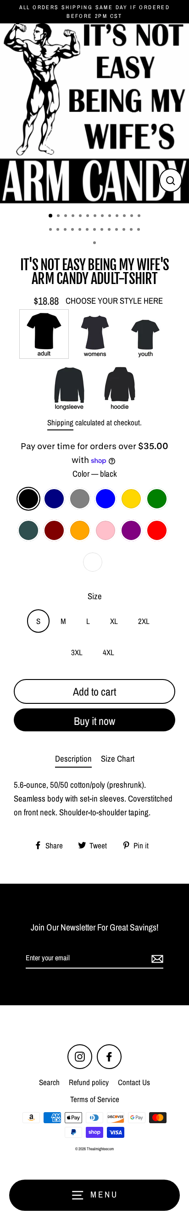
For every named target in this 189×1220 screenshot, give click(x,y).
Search (49, 1082)
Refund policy (89, 1082)
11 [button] (125, 216)
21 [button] (102, 230)
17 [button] (73, 230)
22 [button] (110, 230)
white (93, 562)
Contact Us (134, 1082)
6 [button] (88, 216)
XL (114, 621)
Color (94, 473)
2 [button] (59, 216)
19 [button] (88, 230)
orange (80, 530)
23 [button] (117, 230)
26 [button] (139, 230)
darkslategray (28, 530)
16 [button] (66, 230)
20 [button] (95, 230)
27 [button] (95, 243)
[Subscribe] (156, 958)
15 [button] (58, 230)
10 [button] (118, 216)
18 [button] (80, 230)
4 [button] (74, 216)
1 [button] (51, 216)
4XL (108, 652)
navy (54, 499)
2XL (144, 621)
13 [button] (140, 216)
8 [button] (103, 216)
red (157, 530)
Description (73, 758)
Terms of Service (94, 1099)
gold (131, 499)
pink (105, 530)
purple (131, 530)
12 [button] (132, 216)
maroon (54, 530)
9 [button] (110, 216)
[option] (94, 113)
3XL (77, 652)
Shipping (60, 422)
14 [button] (51, 230)
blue (105, 499)
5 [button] (81, 216)
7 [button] (96, 216)
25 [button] (132, 230)
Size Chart (117, 758)
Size (95, 596)
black (28, 499)
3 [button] (66, 216)
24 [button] (124, 230)
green (157, 499)
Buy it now (94, 720)
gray (80, 499)
